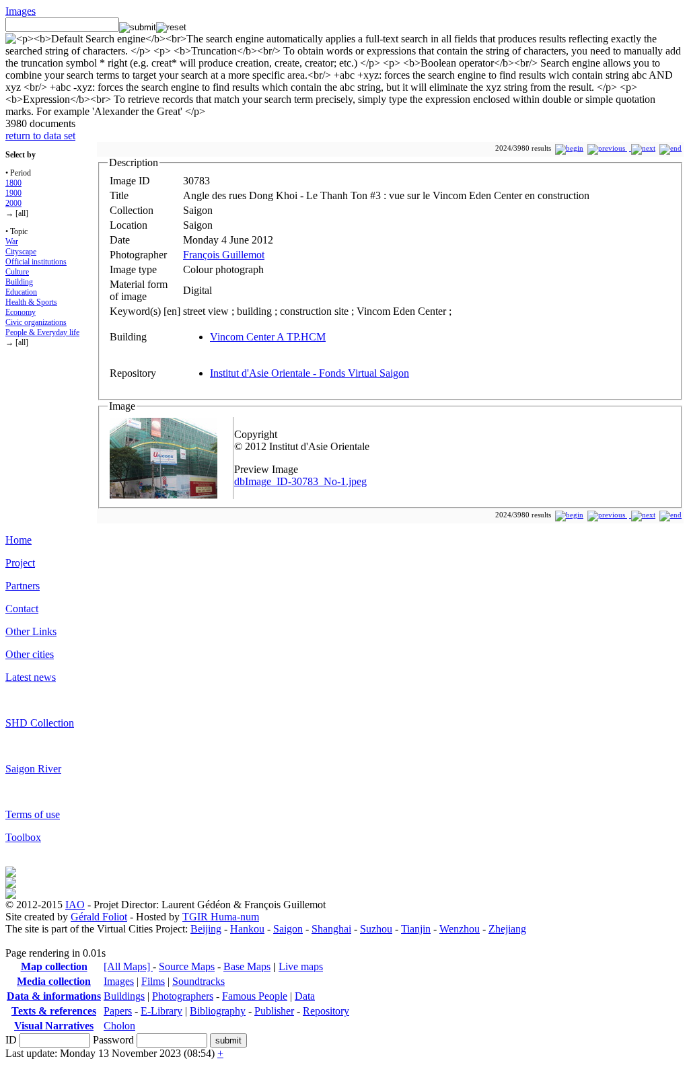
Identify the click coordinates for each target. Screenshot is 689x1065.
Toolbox (23, 837)
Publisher (274, 1011)
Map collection (54, 966)
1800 (13, 183)
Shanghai (331, 928)
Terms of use (32, 814)
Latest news (30, 677)
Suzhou (376, 928)
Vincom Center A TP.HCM (268, 336)
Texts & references (53, 1011)
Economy (20, 312)
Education (21, 292)
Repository (326, 1011)
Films (153, 981)
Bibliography (218, 1011)
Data (305, 996)
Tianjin (416, 928)
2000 (13, 203)
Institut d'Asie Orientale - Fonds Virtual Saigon (309, 373)
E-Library (161, 1011)
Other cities (29, 654)
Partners (22, 585)
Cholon (119, 1025)
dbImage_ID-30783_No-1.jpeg (300, 481)
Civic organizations (36, 322)
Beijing (205, 928)
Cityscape (20, 251)
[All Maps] (128, 966)
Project (20, 562)
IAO (75, 904)
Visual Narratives (54, 1025)
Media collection (54, 981)
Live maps (301, 966)
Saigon (288, 928)
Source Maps (187, 966)
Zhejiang (507, 928)
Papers (118, 1011)
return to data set (40, 135)
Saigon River (33, 768)
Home (18, 540)
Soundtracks (198, 981)
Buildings (124, 996)
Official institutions (36, 261)
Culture (17, 272)
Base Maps (246, 966)
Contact (21, 608)
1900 (13, 193)
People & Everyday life (42, 332)
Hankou (247, 928)
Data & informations (54, 996)
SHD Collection (39, 723)
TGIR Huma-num (220, 916)
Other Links (31, 631)
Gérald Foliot (99, 916)
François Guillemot (223, 254)
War (11, 241)
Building (19, 282)
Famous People (254, 996)
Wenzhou (459, 928)
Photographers (182, 996)
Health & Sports (31, 302)
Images (20, 11)
